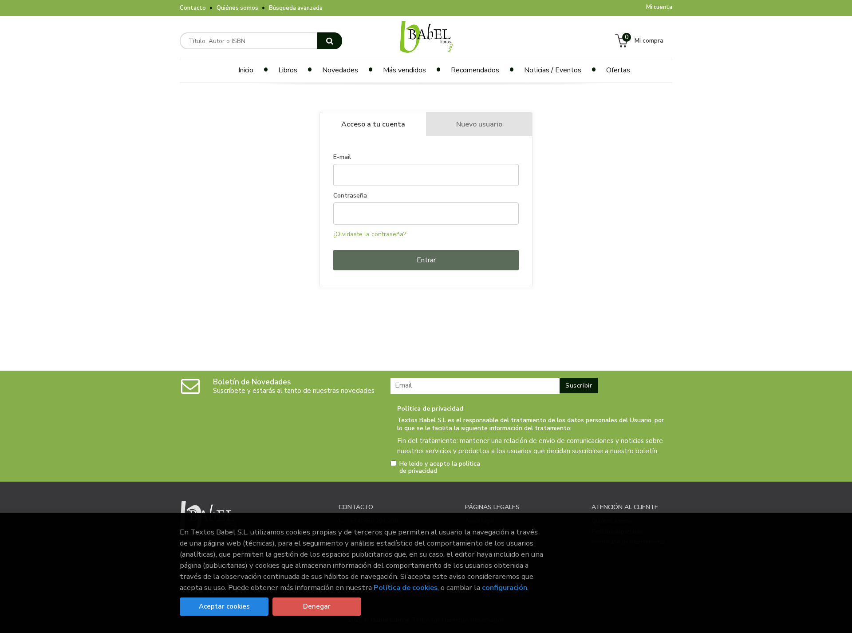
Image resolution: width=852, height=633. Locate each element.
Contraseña (350, 196)
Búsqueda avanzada (296, 8)
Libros (287, 70)
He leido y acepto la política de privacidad (439, 467)
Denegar (317, 606)
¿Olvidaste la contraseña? (369, 234)
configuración (504, 587)
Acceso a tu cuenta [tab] (373, 124)
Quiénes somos (237, 8)
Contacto (193, 8)
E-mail (342, 157)
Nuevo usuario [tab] (479, 124)
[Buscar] (329, 40)
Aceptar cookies (224, 606)
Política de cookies (406, 587)
